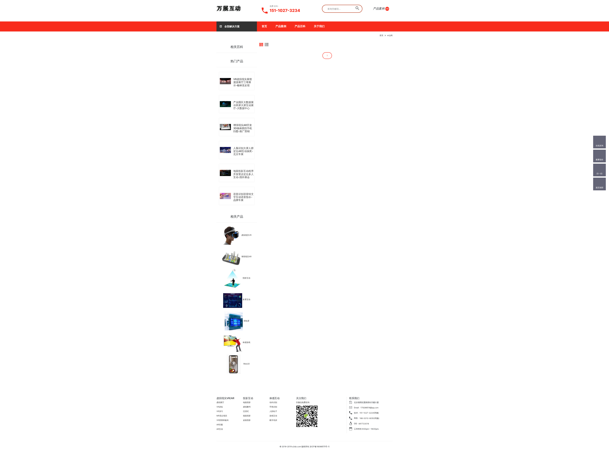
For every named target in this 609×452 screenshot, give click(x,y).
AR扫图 (219, 424)
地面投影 (247, 402)
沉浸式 (246, 411)
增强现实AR (246, 256)
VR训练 (219, 407)
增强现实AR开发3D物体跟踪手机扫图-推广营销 (242, 128)
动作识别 (273, 402)
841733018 (364, 423)
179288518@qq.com (369, 407)
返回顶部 (599, 187)
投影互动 (246, 278)
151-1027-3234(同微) (369, 413)
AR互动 (219, 429)
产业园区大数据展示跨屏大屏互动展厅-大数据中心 (243, 105)
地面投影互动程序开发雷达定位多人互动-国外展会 (243, 174)
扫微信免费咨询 (302, 402)
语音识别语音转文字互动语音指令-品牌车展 (243, 197)
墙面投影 (247, 416)
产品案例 (280, 26)
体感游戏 (246, 342)
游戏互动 (273, 416)
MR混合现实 (221, 416)
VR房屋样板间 (222, 420)
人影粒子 (273, 411)
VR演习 (219, 411)
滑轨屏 (246, 321)
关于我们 (319, 26)
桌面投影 (247, 420)
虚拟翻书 (247, 407)
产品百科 (300, 26)
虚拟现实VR (246, 235)
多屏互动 (246, 299)
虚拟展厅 (220, 402)
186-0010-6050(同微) (369, 418)
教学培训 (273, 420)
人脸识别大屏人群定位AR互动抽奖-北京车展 (243, 151)
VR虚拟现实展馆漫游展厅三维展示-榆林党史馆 (242, 82)
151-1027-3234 (285, 10)
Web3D (246, 364)
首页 (264, 26)
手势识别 (273, 407)
